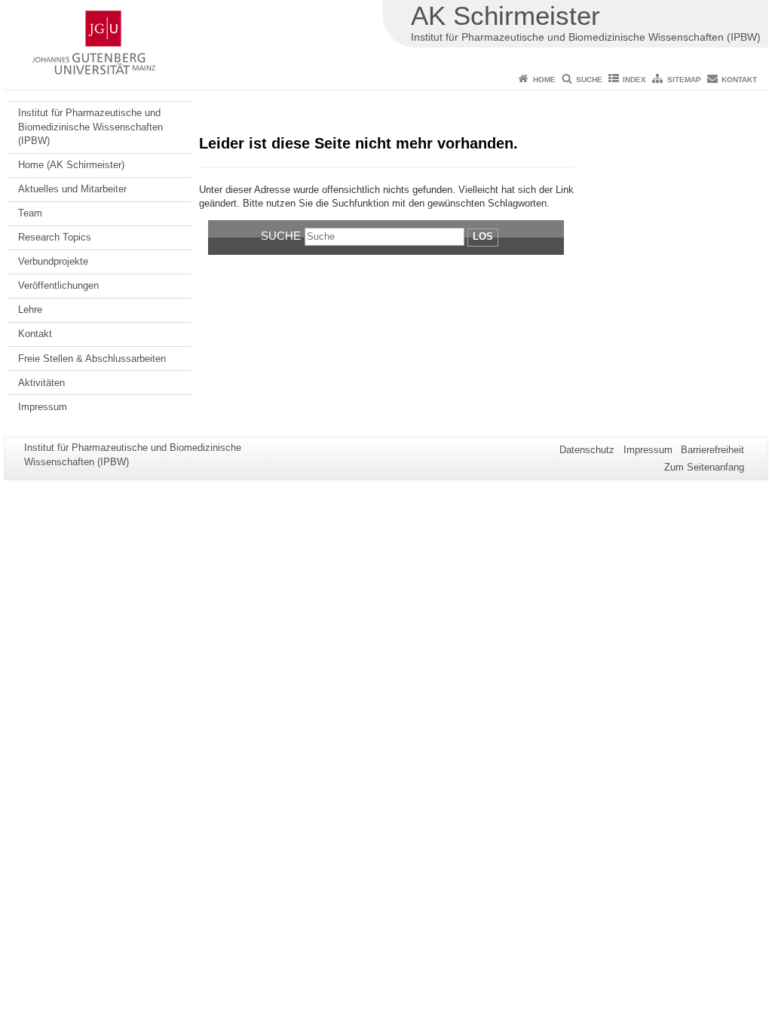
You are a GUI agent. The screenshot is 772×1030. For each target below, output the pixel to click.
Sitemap (684, 79)
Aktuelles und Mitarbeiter (72, 189)
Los (483, 236)
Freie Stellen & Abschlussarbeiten (92, 358)
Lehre (30, 309)
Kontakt (739, 79)
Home (544, 79)
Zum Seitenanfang (704, 467)
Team (30, 213)
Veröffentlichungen (58, 285)
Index (634, 79)
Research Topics (54, 237)
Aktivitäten (41, 382)
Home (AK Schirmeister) (71, 164)
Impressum (42, 406)
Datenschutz (586, 449)
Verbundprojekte (53, 261)
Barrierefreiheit (712, 449)
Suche (589, 79)
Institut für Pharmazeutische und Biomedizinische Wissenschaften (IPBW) (90, 126)
